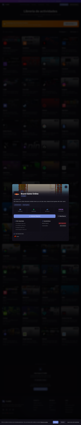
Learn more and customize (73, 422)
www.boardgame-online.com (21, 229)
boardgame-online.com (20, 227)
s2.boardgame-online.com (21, 225)
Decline (62, 422)
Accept (55, 422)
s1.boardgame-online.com (20, 223)
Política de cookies (44, 422)
